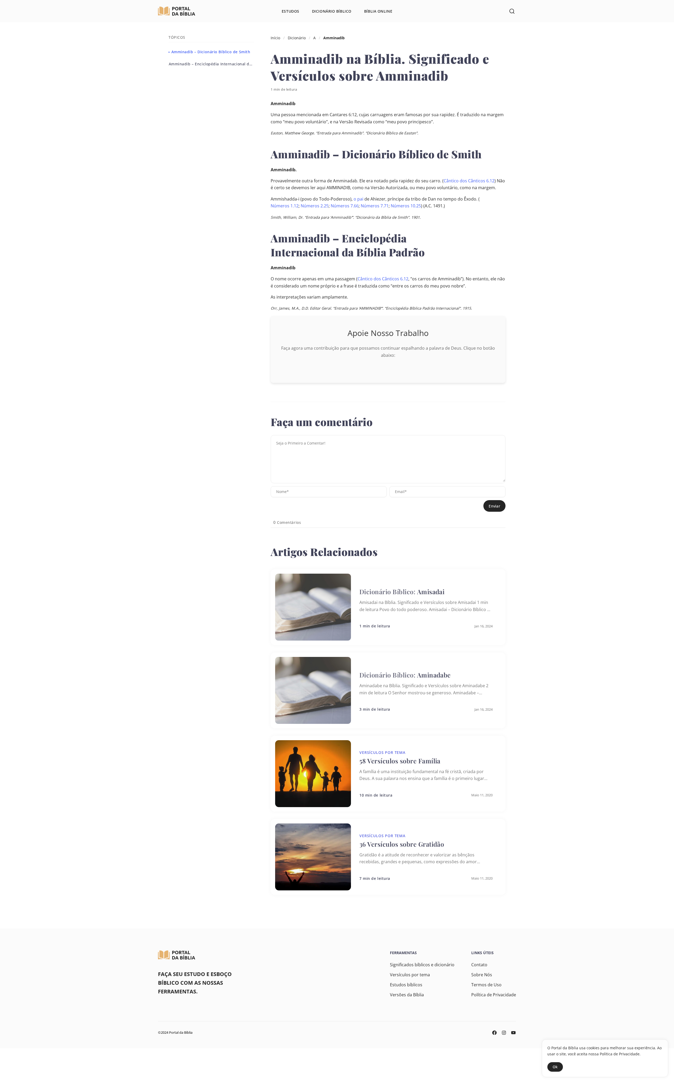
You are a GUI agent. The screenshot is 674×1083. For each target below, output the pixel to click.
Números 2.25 (315, 206)
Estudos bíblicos (406, 985)
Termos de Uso (486, 985)
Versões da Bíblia (407, 995)
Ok (555, 1066)
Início (275, 37)
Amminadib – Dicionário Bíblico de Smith (210, 51)
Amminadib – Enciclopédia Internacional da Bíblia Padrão (211, 63)
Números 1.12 (285, 206)
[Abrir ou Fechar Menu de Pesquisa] (512, 11)
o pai (358, 199)
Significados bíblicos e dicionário (422, 965)
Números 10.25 (406, 206)
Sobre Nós (481, 975)
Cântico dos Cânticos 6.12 (469, 181)
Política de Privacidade (493, 995)
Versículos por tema (410, 975)
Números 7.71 (375, 206)
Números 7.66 (345, 206)
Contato (479, 965)
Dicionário (297, 37)
